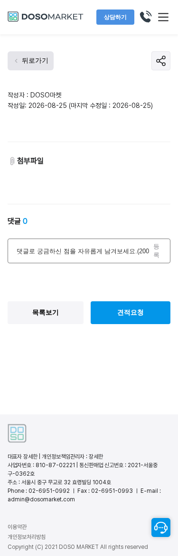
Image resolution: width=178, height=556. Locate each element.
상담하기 (115, 17)
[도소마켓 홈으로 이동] (46, 20)
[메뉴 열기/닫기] (163, 17)
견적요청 (130, 312)
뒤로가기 (35, 60)
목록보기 (45, 312)
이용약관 (17, 527)
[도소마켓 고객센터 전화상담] (145, 17)
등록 (156, 251)
